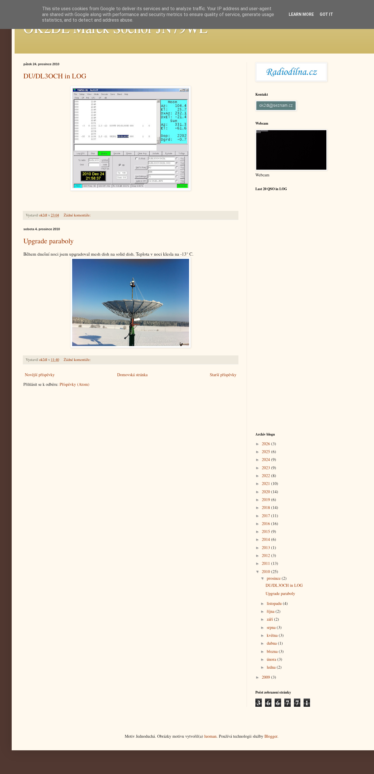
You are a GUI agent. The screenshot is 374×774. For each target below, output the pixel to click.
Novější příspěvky (40, 374)
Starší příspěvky (223, 374)
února (272, 659)
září (270, 619)
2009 (266, 677)
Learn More (301, 14)
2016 (266, 523)
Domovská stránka (132, 374)
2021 (266, 483)
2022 (266, 475)
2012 (266, 555)
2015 (266, 531)
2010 (266, 571)
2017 (266, 515)
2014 (266, 539)
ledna (272, 667)
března (273, 651)
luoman (210, 736)
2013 (266, 547)
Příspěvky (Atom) (74, 384)
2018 (266, 507)
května (273, 635)
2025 (266, 451)
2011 (266, 563)
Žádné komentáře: (78, 215)
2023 (266, 467)
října (271, 611)
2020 (266, 491)
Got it (326, 14)
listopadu (275, 603)
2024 (266, 459)
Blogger (270, 736)
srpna (272, 627)
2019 (266, 499)
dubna (272, 643)
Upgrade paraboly (48, 240)
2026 (266, 443)
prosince (274, 578)
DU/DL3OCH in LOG (54, 75)
